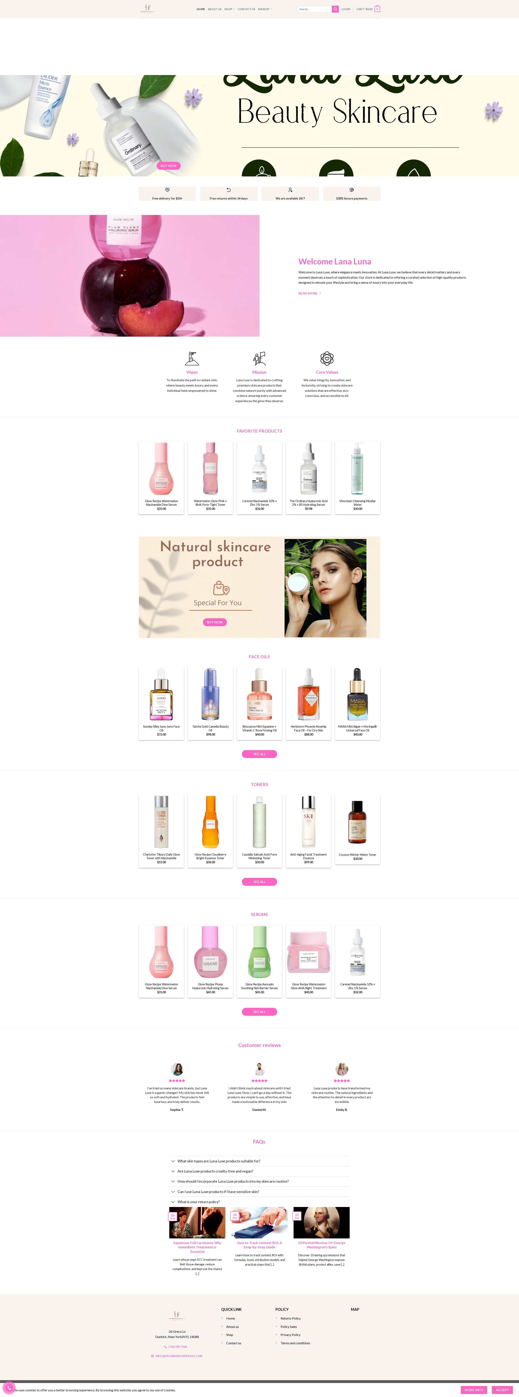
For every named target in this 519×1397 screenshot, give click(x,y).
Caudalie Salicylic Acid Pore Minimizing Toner (259, 856)
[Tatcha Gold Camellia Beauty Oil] (210, 694)
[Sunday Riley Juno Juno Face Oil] (161, 694)
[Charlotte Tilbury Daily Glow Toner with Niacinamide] (161, 822)
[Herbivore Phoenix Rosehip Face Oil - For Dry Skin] (308, 694)
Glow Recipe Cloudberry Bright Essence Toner (210, 856)
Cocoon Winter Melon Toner (357, 854)
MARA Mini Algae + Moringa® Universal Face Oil (357, 728)
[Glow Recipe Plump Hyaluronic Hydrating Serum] (210, 952)
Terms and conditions (295, 1343)
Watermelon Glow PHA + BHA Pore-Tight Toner (210, 503)
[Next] (350, 1246)
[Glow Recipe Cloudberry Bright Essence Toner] (210, 822)
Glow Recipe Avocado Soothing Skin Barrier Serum (259, 986)
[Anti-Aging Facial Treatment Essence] (308, 822)
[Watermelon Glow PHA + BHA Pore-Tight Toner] (210, 468)
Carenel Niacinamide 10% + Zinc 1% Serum (259, 503)
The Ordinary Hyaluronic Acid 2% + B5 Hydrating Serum (309, 503)
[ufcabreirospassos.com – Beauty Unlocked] (165, 9)
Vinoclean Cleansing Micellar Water (357, 503)
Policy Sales (289, 1326)
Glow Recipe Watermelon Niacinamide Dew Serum (161, 503)
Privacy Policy (290, 1335)
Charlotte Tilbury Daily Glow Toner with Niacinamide (161, 856)
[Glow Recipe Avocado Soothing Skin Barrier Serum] (259, 952)
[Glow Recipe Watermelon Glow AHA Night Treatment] (308, 952)
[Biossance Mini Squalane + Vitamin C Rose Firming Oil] (259, 694)
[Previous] (168, 1246)
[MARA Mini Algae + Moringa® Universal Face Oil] (357, 694)
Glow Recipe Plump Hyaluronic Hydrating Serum (210, 986)
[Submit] (335, 9)
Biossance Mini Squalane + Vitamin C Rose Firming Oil (259, 728)
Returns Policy (291, 1318)
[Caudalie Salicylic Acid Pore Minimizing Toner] (259, 822)
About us (215, 9)
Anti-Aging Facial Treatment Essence (308, 856)
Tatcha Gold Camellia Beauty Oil (210, 728)
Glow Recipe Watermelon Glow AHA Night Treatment (309, 986)
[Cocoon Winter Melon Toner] (357, 822)
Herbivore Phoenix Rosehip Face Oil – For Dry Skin (308, 728)
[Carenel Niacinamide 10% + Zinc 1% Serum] (259, 468)
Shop (228, 9)
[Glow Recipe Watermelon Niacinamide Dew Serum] (161, 468)
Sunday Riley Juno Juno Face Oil (161, 728)
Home (201, 9)
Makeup (263, 9)
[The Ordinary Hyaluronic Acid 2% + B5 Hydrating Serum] (308, 468)
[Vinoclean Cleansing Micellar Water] (357, 468)
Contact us (246, 9)
